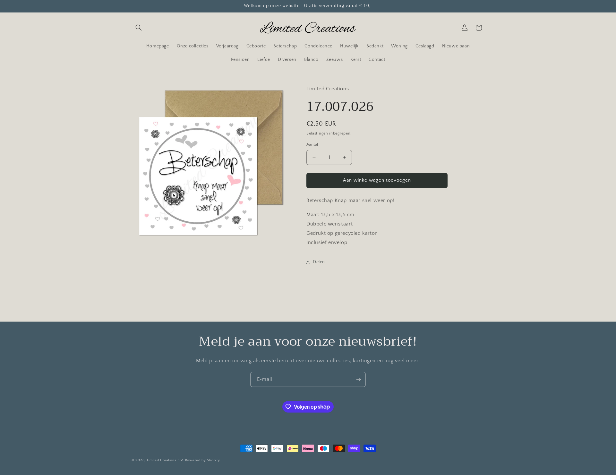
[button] (139, 27)
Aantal (312, 144)
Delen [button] (319, 262)
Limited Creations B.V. (165, 460)
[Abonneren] (358, 379)
